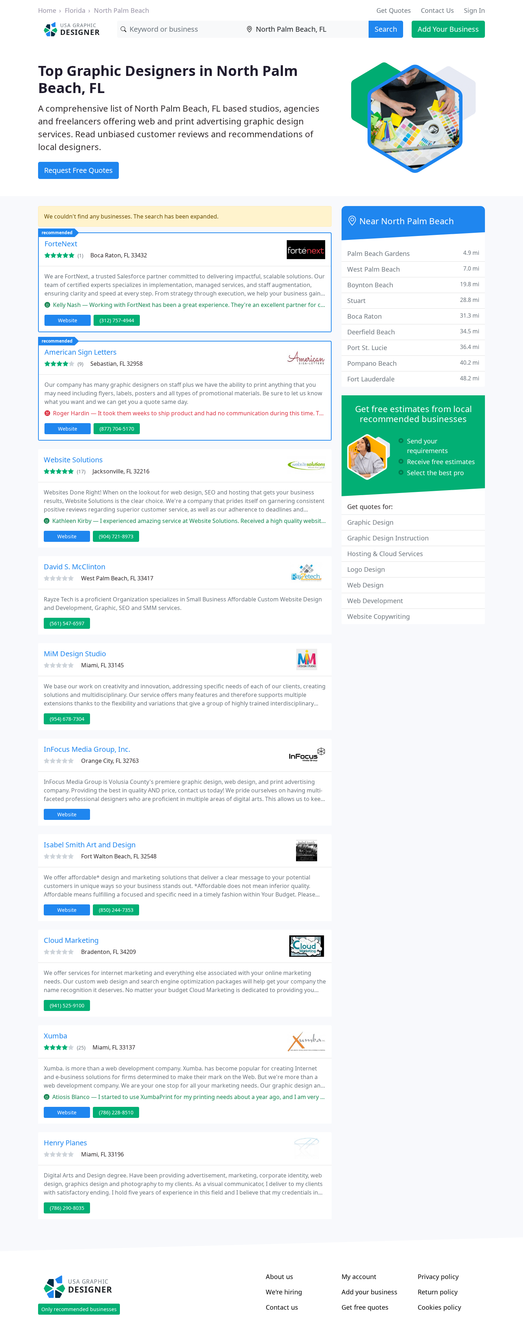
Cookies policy (439, 1307)
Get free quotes (365, 1307)
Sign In (474, 10)
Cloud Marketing (71, 940)
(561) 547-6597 (67, 623)
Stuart (413, 300)
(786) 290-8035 (67, 1208)
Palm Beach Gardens (413, 253)
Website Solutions (73, 459)
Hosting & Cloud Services (385, 553)
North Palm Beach (121, 10)
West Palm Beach (413, 269)
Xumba (55, 1036)
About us (279, 1276)
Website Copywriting (378, 616)
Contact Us (437, 10)
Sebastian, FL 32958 (116, 364)
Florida (75, 10)
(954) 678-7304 (67, 718)
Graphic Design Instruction (388, 538)
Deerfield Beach (413, 331)
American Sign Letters (80, 352)
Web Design (365, 585)
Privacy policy (438, 1276)
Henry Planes (65, 1142)
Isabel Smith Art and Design (90, 844)
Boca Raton (413, 316)
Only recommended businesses (79, 1309)
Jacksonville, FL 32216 (121, 471)
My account (359, 1276)
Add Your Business (448, 29)
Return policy (438, 1292)
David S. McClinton (74, 566)
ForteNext (60, 243)
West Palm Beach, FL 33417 (117, 578)
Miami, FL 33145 (102, 665)
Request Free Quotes (78, 170)
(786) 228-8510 (116, 1112)
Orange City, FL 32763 (110, 761)
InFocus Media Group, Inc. (87, 749)
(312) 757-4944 (117, 320)
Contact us (282, 1307)
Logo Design (366, 569)
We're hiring (284, 1292)
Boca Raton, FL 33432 (118, 255)
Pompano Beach (413, 363)
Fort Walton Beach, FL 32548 (119, 856)
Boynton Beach (413, 284)
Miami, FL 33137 (114, 1047)
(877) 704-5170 (117, 428)
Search (386, 29)
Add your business (369, 1292)
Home (47, 10)
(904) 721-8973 (116, 536)
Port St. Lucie (413, 347)
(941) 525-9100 (67, 1005)
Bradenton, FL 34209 (108, 952)
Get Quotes (393, 10)
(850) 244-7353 (116, 910)
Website (67, 320)
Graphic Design (370, 522)
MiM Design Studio (75, 653)
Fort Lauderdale (413, 378)
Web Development (375, 600)
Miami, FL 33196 (102, 1154)
